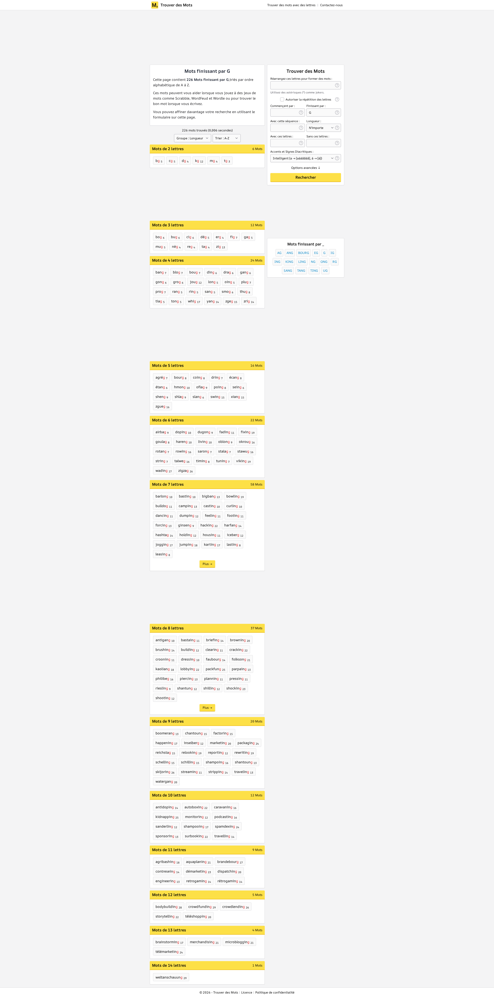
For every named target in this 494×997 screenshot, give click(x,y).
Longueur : (313, 121)
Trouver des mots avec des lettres (291, 5)
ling (302, 262)
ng (313, 262)
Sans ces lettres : (317, 136)
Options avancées (305, 168)
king (289, 262)
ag (279, 253)
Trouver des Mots (176, 5)
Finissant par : (316, 105)
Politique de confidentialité (274, 992)
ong (324, 262)
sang (288, 270)
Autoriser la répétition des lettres (308, 99)
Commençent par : (282, 105)
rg (334, 262)
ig (332, 253)
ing (277, 262)
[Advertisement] (216, 37)
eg (316, 253)
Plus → (207, 564)
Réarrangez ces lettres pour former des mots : (301, 78)
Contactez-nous (331, 5)
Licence (246, 992)
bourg (303, 253)
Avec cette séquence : (284, 121)
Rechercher (305, 177)
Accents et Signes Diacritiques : (291, 151)
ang (290, 253)
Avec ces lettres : (281, 136)
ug (325, 270)
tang (301, 270)
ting (314, 270)
